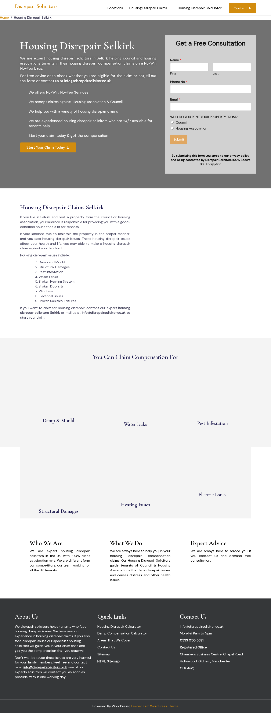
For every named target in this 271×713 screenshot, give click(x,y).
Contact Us (243, 8)
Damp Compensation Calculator (122, 633)
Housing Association (191, 128)
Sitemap (103, 654)
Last (215, 73)
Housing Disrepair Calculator (200, 8)
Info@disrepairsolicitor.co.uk (202, 626)
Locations (115, 8)
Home (4, 17)
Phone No (179, 82)
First (173, 73)
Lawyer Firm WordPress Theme (154, 706)
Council (181, 122)
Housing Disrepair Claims (148, 8)
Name (175, 60)
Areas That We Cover (114, 640)
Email (175, 99)
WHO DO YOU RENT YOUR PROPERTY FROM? (204, 117)
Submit (178, 139)
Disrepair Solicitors (36, 6)
